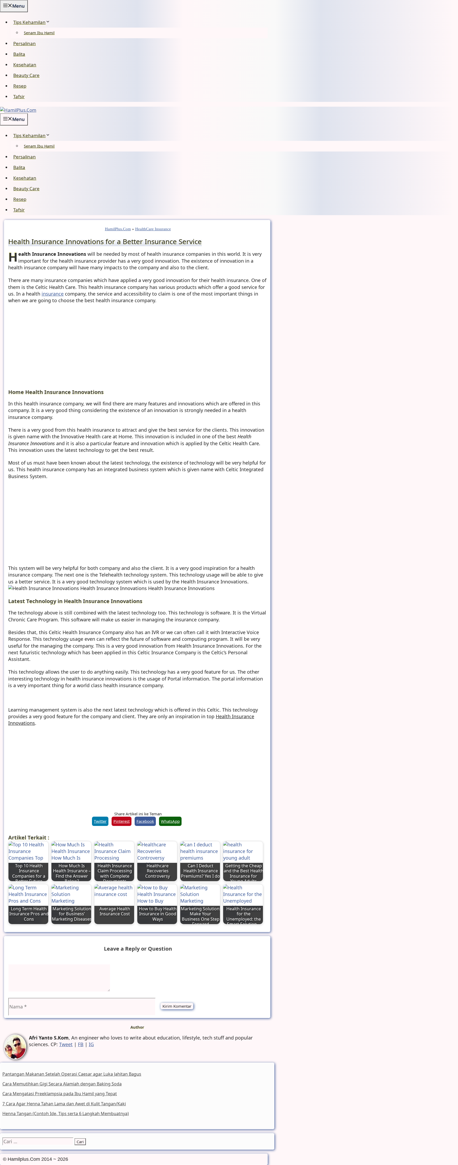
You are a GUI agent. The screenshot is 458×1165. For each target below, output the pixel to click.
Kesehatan (24, 65)
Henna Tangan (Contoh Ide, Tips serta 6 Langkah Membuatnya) (65, 1113)
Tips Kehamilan (29, 22)
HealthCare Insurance (153, 229)
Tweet (66, 1044)
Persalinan (24, 43)
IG (91, 1044)
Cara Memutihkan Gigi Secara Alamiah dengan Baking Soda (62, 1084)
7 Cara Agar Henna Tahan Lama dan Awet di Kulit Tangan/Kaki (64, 1104)
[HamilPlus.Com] (18, 110)
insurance (53, 294)
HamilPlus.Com (118, 229)
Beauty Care (26, 75)
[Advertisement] (137, 347)
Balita (19, 54)
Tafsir (19, 96)
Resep (19, 86)
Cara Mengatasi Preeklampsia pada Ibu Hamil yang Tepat (59, 1094)
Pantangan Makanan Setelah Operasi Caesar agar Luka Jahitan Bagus (71, 1074)
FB (80, 1044)
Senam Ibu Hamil (39, 32)
